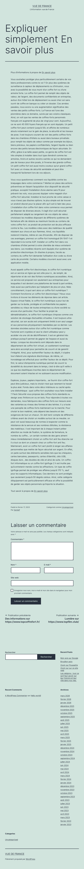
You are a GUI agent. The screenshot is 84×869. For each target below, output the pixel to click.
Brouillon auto (66, 662)
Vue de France (42, 6)
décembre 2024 (67, 748)
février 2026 (65, 699)
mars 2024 (65, 776)
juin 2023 (64, 807)
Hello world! (36, 696)
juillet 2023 (65, 804)
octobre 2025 (66, 713)
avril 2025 (64, 734)
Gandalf (17, 510)
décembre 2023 (67, 786)
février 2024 (65, 779)
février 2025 (65, 741)
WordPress (30, 859)
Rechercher (10, 652)
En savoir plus (48, 72)
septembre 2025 (67, 717)
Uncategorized (67, 507)
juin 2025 (64, 727)
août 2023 (64, 800)
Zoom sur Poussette (69, 665)
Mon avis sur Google (69, 658)
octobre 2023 (66, 793)
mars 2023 (65, 817)
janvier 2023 (65, 824)
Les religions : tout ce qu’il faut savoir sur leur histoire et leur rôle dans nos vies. (69, 677)
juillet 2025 (65, 723)
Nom (13, 565)
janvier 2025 (65, 744)
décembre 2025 (67, 706)
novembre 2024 (67, 751)
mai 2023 (64, 810)
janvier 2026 (65, 703)
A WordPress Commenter (16, 696)
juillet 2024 (65, 762)
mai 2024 (64, 769)
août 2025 (64, 720)
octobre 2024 (66, 755)
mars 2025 (65, 737)
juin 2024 (64, 765)
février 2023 (65, 821)
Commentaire (17, 539)
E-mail (47, 565)
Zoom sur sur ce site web (69, 669)
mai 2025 (64, 731)
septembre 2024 (67, 758)
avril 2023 (64, 814)
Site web (15, 578)
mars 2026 (65, 696)
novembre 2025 (67, 710)
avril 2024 (64, 772)
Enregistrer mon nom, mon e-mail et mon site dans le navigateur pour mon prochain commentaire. (43, 591)
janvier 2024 (65, 783)
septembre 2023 (67, 797)
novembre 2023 (67, 790)
